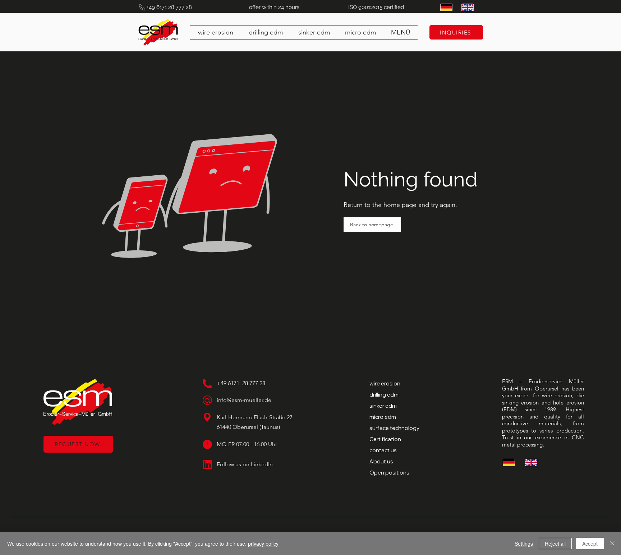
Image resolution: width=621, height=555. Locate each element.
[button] (400, 32)
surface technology (394, 428)
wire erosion (384, 383)
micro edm (382, 416)
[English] (466, 7)
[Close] (612, 543)
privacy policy (263, 543)
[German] (445, 7)
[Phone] (142, 7)
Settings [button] (524, 543)
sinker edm (383, 405)
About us (381, 461)
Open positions (389, 472)
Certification (385, 439)
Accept (590, 543)
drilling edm (384, 394)
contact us (383, 450)
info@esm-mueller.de (244, 400)
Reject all (555, 543)
